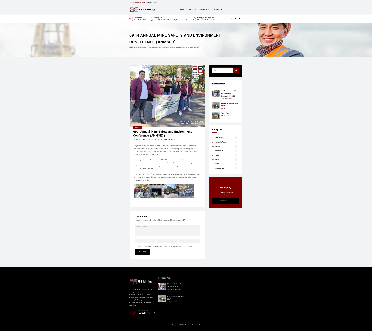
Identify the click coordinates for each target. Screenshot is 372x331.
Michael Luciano (141, 140)
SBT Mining (185, 325)
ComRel (217, 146)
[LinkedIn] (240, 19)
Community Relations (221, 142)
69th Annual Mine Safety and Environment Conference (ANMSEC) (229, 93)
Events (217, 155)
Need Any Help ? (152, 2)
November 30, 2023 (226, 99)
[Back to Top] (368, 328)
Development (219, 151)
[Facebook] (231, 19)
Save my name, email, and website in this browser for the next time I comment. (165, 246)
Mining (217, 159)
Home (182, 10)
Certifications (219, 138)
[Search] (236, 70)
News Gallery (205, 10)
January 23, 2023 (226, 116)
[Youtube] (235, 19)
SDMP (217, 164)
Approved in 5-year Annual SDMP (229, 104)
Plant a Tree (225, 113)
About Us (191, 10)
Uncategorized (156, 140)
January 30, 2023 (226, 108)
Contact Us (218, 10)
